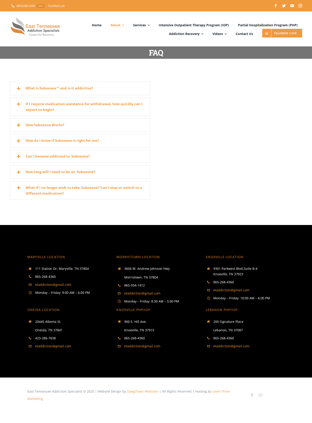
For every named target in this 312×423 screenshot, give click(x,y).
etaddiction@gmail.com (53, 284)
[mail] (260, 395)
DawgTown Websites (143, 391)
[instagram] (300, 6)
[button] (80, 88)
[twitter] (284, 6)
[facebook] (276, 6)
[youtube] (292, 6)
